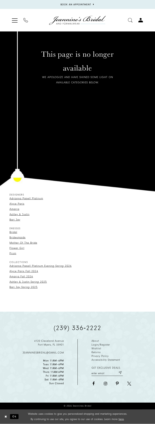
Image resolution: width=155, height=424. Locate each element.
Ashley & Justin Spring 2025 (28, 281)
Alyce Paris (16, 203)
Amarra (14, 209)
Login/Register (100, 344)
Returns (96, 352)
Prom (12, 253)
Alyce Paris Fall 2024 (23, 271)
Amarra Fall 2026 (21, 276)
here (121, 419)
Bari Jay (14, 219)
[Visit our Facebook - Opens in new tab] (93, 384)
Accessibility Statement (105, 359)
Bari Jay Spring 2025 (23, 287)
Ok (14, 416)
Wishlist (96, 348)
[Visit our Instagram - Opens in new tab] (105, 384)
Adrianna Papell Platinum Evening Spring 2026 (40, 266)
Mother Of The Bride (23, 242)
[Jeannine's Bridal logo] (77, 20)
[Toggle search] (130, 20)
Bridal (13, 232)
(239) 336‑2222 (77, 328)
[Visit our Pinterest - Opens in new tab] (117, 384)
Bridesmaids (17, 237)
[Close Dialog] (5, 416)
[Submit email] (120, 373)
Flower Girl (16, 248)
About (95, 341)
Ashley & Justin (19, 214)
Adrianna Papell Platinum (26, 198)
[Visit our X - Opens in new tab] (129, 384)
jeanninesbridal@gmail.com (43, 352)
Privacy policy (100, 356)
